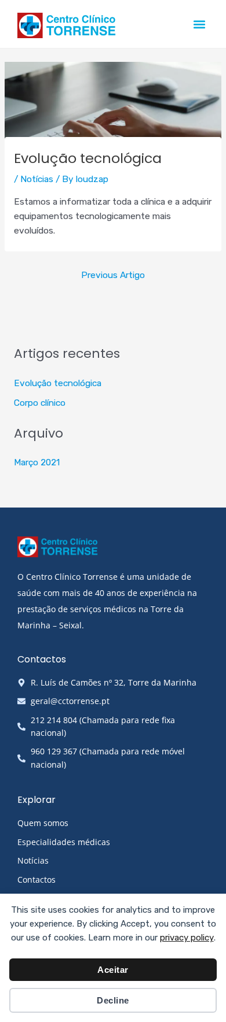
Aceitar (113, 970)
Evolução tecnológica (57, 383)
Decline (113, 1000)
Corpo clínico (39, 403)
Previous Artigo (113, 275)
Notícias (36, 179)
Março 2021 (37, 462)
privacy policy (187, 937)
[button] (199, 24)
